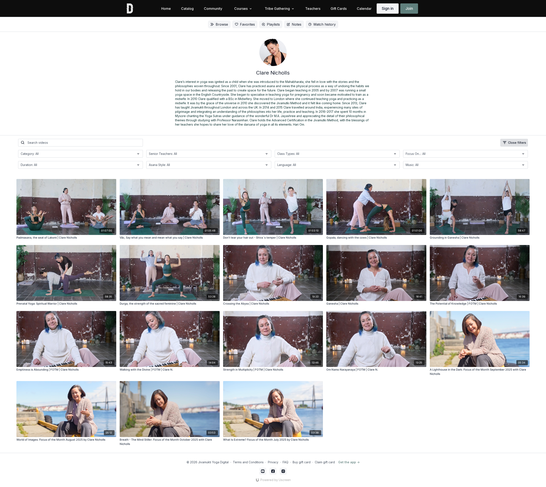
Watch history (324, 24)
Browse (222, 24)
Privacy (273, 462)
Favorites (247, 24)
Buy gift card (302, 462)
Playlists (273, 24)
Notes (296, 24)
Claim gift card (325, 462)
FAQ (285, 462)
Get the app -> (349, 462)
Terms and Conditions (248, 462)
